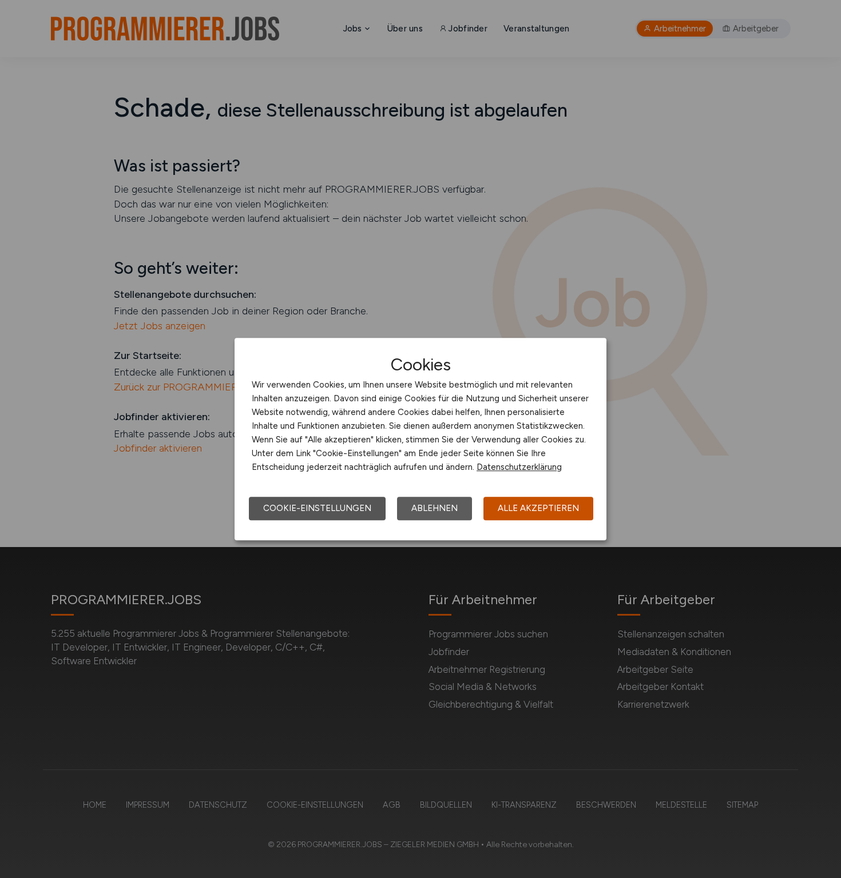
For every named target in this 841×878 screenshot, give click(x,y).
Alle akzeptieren (538, 508)
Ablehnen (434, 508)
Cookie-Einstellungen (317, 508)
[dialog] (420, 439)
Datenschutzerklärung (519, 467)
